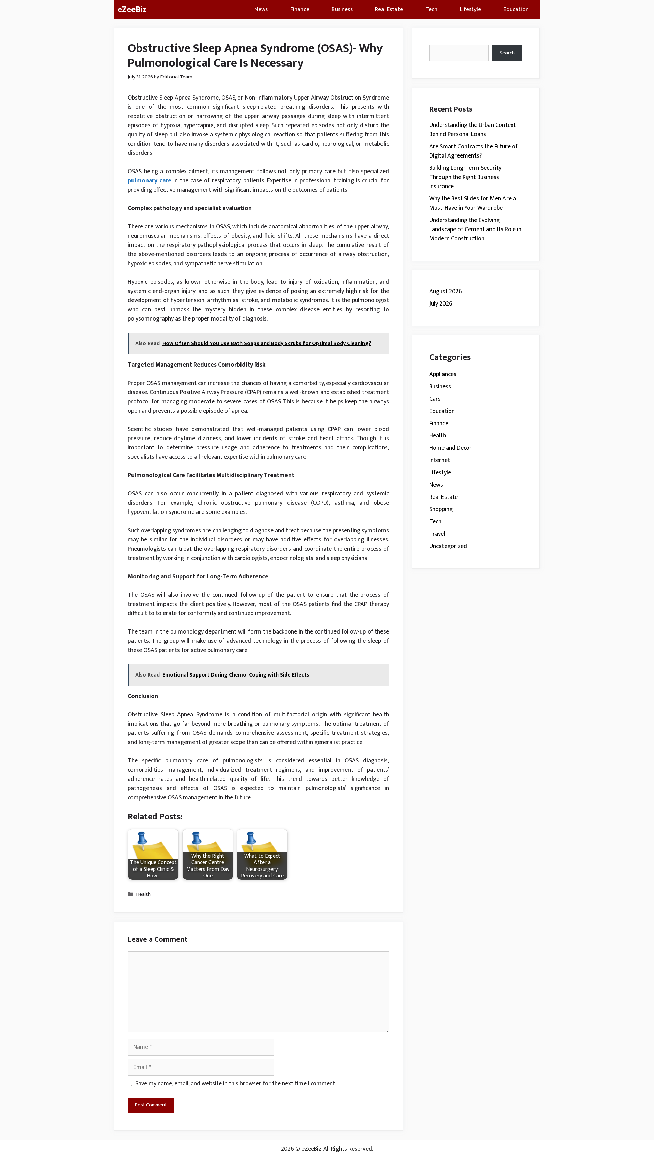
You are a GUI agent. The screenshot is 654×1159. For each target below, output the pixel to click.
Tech (431, 9)
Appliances (442, 374)
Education (516, 9)
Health (143, 894)
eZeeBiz (132, 9)
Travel (437, 534)
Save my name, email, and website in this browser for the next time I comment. (235, 1083)
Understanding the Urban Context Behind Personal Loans (472, 129)
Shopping (441, 509)
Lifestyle (470, 9)
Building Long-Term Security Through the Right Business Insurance (465, 177)
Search (507, 52)
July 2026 (440, 304)
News (261, 9)
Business (342, 9)
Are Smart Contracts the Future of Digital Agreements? (473, 151)
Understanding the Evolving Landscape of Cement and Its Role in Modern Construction (475, 229)
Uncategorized (448, 546)
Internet (439, 460)
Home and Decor (450, 448)
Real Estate (389, 9)
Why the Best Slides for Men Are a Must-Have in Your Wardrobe (472, 203)
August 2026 (445, 291)
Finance (299, 9)
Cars (435, 399)
